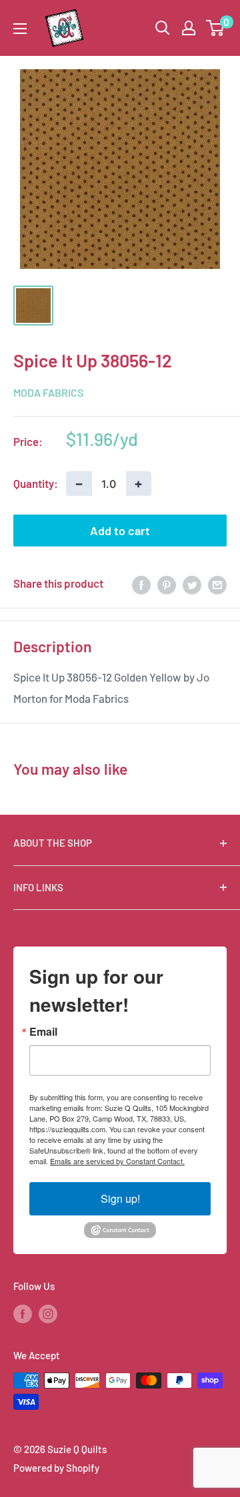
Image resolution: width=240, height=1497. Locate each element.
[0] (215, 28)
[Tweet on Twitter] (192, 583)
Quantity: (35, 483)
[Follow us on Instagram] (48, 1313)
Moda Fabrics (48, 392)
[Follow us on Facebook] (22, 1313)
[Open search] (162, 28)
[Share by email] (217, 583)
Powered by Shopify (56, 1468)
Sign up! (120, 1198)
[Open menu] (20, 28)
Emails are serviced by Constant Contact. (117, 1161)
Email (43, 1031)
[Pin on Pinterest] (166, 583)
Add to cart (120, 530)
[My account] (188, 28)
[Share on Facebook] (141, 583)
